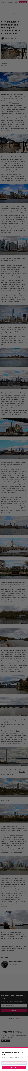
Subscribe (14, 1067)
